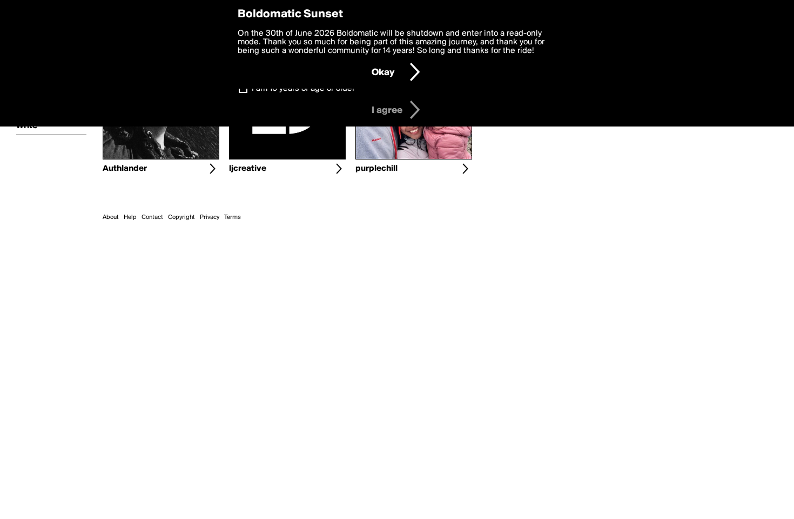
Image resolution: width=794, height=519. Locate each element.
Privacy (209, 217)
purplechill (376, 168)
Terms (232, 217)
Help (130, 217)
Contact (152, 217)
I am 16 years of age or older (303, 88)
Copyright (181, 217)
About (111, 217)
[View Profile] (212, 169)
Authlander (125, 168)
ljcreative (247, 168)
